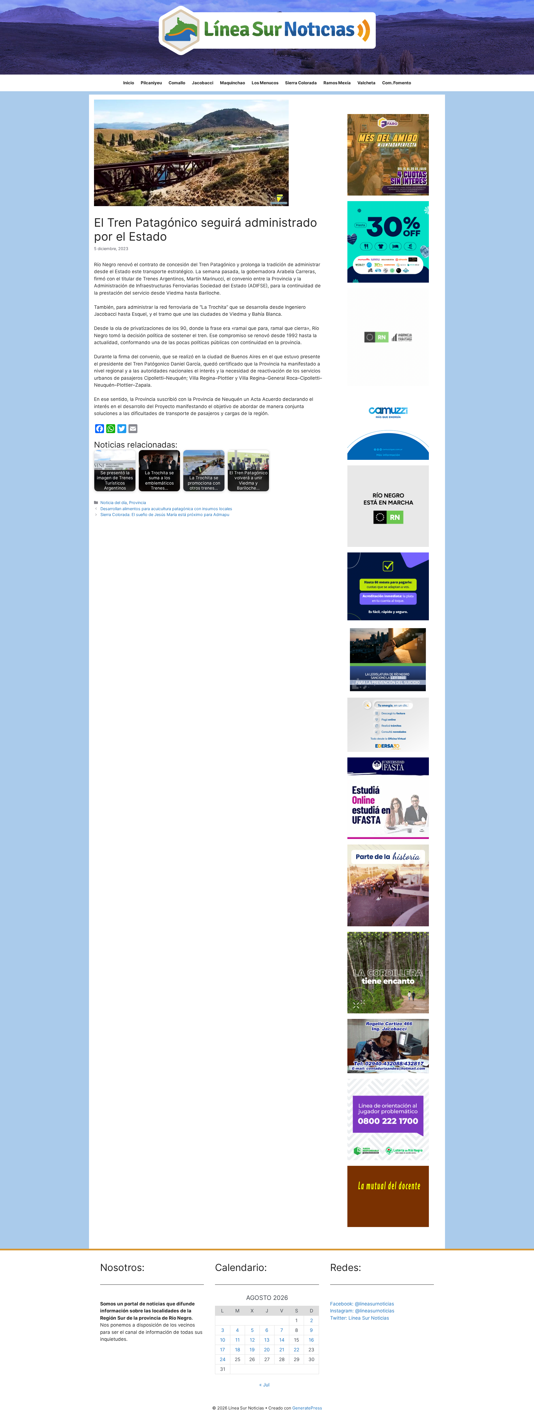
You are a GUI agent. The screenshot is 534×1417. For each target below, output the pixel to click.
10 (222, 1340)
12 (252, 1340)
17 (222, 1349)
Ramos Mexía (337, 82)
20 (267, 1349)
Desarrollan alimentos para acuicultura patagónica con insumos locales (166, 508)
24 (223, 1359)
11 (237, 1340)
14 (282, 1340)
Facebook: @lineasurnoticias (362, 1304)
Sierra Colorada (301, 82)
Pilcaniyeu (151, 82)
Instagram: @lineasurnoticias (362, 1311)
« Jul (264, 1385)
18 (237, 1349)
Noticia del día (113, 502)
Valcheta (366, 82)
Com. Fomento (396, 82)
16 (311, 1340)
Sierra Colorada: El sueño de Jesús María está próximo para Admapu (164, 514)
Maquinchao (232, 82)
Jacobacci (202, 82)
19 (252, 1349)
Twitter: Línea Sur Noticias (359, 1318)
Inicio (128, 82)
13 (267, 1340)
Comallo (177, 82)
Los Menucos (265, 82)
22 (296, 1349)
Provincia (137, 502)
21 (281, 1349)
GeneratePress (307, 1408)
